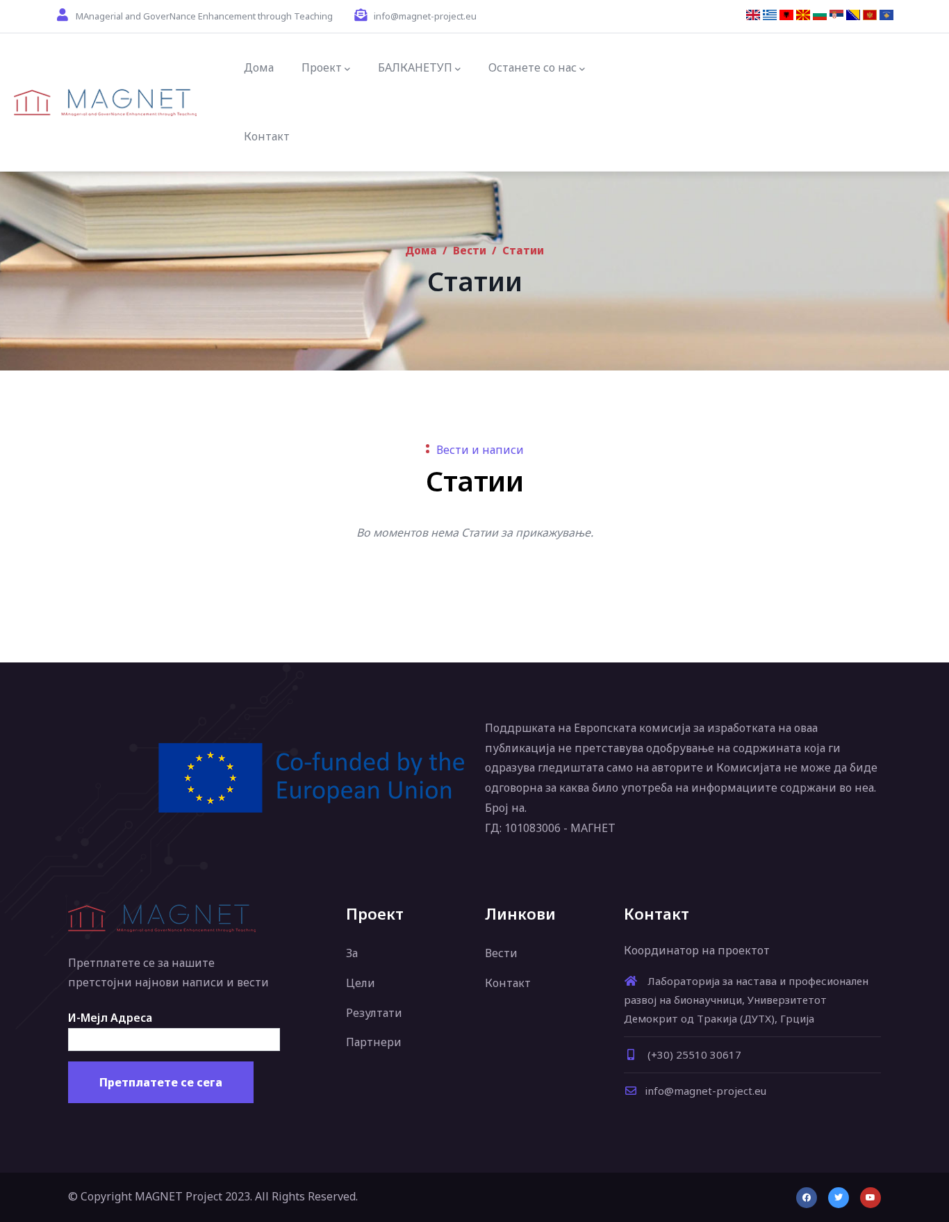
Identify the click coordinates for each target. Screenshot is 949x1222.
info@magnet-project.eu (705, 1091)
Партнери (374, 1042)
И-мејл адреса (110, 1017)
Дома (421, 250)
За (352, 953)
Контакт (508, 983)
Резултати (374, 1012)
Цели (360, 983)
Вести (469, 250)
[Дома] (105, 102)
